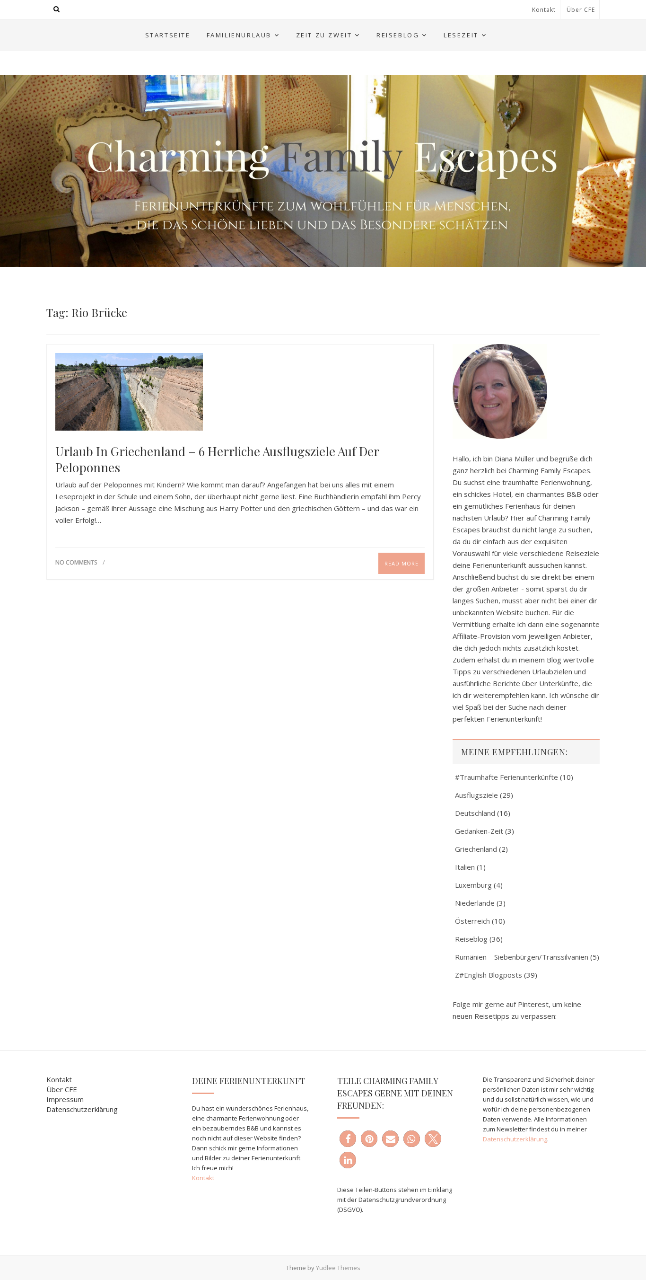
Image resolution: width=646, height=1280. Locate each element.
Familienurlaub (239, 35)
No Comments (76, 562)
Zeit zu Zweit (324, 35)
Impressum (65, 1099)
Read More (401, 563)
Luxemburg (473, 885)
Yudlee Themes (338, 1267)
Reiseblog (397, 35)
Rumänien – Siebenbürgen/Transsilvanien (521, 957)
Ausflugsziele (476, 795)
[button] (348, 1138)
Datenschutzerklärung (82, 1109)
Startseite (168, 35)
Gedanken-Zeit (479, 831)
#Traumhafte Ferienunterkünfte (506, 777)
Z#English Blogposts (488, 975)
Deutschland (475, 813)
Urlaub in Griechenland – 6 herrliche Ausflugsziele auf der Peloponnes (217, 459)
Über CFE (581, 10)
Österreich (472, 921)
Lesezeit (461, 35)
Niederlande (475, 903)
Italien (465, 867)
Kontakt (544, 10)
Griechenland (476, 849)
